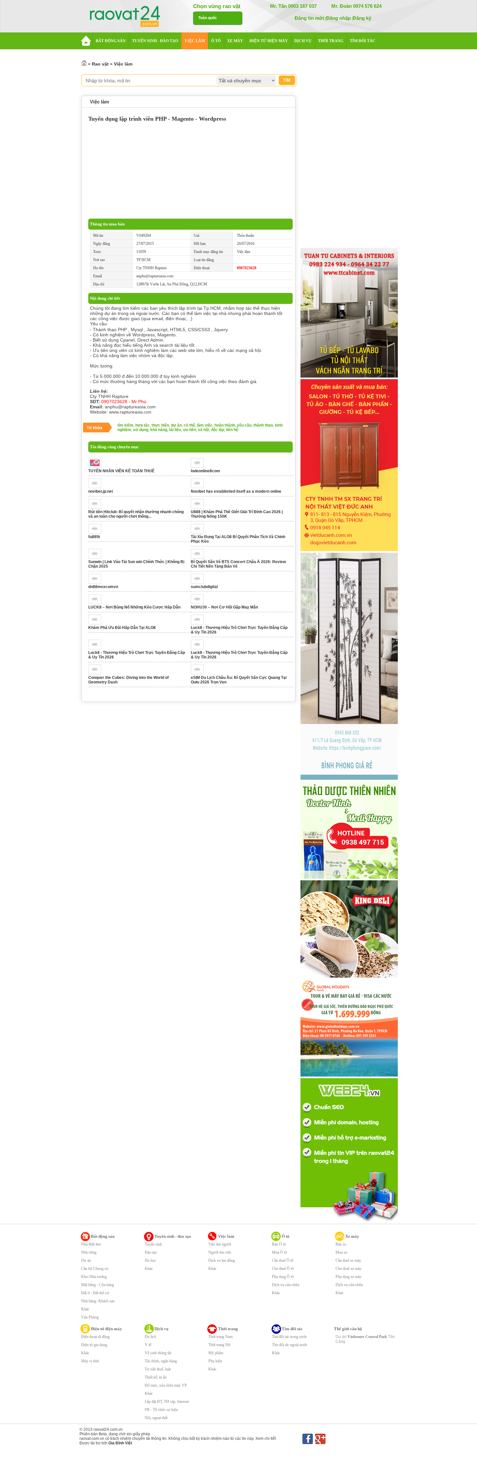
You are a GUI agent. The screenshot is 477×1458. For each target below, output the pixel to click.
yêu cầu (244, 425)
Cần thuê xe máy (348, 1260)
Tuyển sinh (153, 1244)
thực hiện (160, 425)
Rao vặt (100, 63)
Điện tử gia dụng (94, 1345)
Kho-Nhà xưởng (94, 1276)
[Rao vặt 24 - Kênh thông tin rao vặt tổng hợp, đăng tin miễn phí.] (131, 17)
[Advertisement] (190, 170)
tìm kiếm (125, 425)
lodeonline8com (205, 471)
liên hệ (232, 430)
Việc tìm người (219, 1244)
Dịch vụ (161, 1328)
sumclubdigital (204, 586)
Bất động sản (103, 1236)
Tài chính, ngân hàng (161, 1361)
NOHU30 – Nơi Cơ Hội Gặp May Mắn (224, 607)
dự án (176, 425)
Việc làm (123, 63)
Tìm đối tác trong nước (289, 1336)
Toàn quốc (207, 18)
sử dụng (140, 430)
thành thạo (263, 425)
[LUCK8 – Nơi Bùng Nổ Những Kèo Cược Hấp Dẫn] (96, 602)
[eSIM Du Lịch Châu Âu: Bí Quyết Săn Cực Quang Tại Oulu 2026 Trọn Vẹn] (199, 673)
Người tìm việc (219, 1252)
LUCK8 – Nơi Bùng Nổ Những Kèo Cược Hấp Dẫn (134, 607)
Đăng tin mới (309, 18)
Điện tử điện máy (106, 1328)
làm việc (205, 425)
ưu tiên (189, 430)
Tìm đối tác (292, 1328)
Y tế (148, 1345)
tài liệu (175, 430)
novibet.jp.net (100, 491)
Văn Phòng (90, 1317)
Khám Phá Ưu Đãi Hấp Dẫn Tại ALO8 (122, 627)
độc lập (217, 430)
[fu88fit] (96, 532)
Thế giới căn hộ (348, 1328)
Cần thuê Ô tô (282, 1260)
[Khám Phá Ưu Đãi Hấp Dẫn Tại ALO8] (96, 623)
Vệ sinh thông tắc (158, 1353)
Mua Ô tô (279, 1252)
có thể (189, 425)
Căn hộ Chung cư (94, 1268)
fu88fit (94, 537)
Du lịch (150, 1336)
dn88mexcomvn (103, 586)
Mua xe (341, 1252)
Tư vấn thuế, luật (158, 1369)
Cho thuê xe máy (348, 1268)
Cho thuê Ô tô (283, 1268)
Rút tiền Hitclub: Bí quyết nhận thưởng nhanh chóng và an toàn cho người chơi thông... (136, 514)
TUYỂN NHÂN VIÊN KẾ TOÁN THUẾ (121, 471)
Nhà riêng (88, 1252)
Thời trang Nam (220, 1336)
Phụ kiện (215, 1361)
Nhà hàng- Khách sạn (98, 1301)
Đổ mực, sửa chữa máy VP (166, 1385)
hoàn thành (224, 425)
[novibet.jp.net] (96, 487)
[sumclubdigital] (199, 582)
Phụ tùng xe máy (348, 1276)
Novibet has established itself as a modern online (236, 491)
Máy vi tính (90, 1361)
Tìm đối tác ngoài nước (289, 1345)
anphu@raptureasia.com (154, 276)
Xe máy (352, 1236)
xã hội (203, 430)
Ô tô (285, 1236)
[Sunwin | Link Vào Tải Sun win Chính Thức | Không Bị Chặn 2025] (96, 557)
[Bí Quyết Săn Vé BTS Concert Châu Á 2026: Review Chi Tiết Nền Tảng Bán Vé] (199, 557)
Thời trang (228, 1328)
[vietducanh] (349, 550)
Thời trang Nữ (219, 1345)
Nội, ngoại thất (156, 1418)
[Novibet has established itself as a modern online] (199, 487)
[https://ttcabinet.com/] (349, 376)
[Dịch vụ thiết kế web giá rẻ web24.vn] (349, 1221)
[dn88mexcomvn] (96, 582)
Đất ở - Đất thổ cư (95, 1293)
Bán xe (341, 1244)
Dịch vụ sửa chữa (285, 1285)
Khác (85, 1309)
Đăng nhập (338, 18)
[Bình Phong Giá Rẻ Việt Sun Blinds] (349, 778)
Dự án (86, 1260)
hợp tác (142, 425)
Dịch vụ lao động (221, 1260)
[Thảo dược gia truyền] (349, 877)
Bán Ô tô (279, 1244)
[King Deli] (349, 976)
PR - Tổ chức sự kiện (161, 1409)
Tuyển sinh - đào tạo (172, 1236)
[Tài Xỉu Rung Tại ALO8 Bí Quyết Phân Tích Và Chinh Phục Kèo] (199, 532)
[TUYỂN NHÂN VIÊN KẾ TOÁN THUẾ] (96, 466)
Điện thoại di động (95, 1336)
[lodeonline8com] (199, 466)
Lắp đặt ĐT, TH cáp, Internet (167, 1401)
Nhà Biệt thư (91, 1244)
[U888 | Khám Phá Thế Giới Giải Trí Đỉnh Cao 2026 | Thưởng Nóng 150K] (199, 507)
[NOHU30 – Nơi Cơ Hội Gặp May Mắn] (199, 602)
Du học (150, 1260)
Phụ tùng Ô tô (283, 1276)
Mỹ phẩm (215, 1353)
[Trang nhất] (84, 63)
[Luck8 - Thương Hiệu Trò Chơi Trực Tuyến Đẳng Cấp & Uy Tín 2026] (199, 623)
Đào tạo (151, 1252)
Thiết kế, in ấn (155, 1377)
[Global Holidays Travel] (349, 1075)
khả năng (158, 430)
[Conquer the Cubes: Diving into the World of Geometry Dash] (96, 673)
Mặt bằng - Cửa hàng (97, 1285)
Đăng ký (362, 18)
